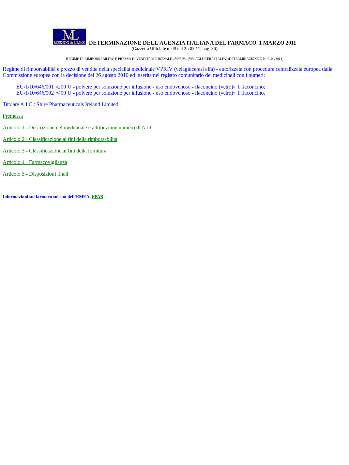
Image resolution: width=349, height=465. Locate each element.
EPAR (97, 196)
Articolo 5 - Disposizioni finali (35, 174)
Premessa (13, 116)
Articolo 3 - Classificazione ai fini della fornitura (54, 151)
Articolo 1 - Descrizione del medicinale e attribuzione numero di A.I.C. (79, 127)
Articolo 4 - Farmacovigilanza (35, 162)
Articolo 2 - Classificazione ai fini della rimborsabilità (60, 139)
